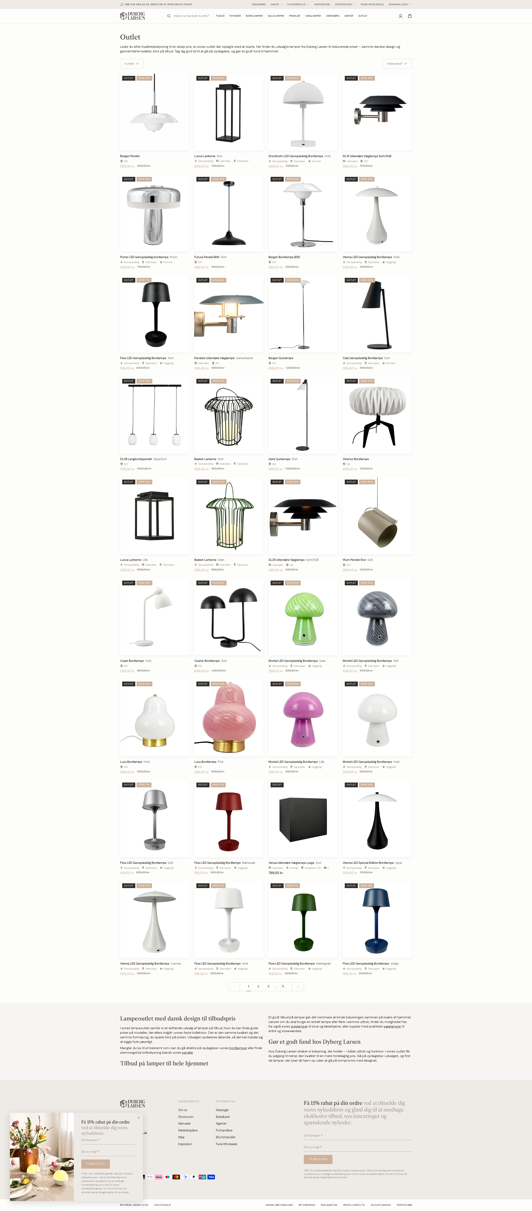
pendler (187, 1052)
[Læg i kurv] (182, 145)
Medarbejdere (187, 1130)
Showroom (185, 1117)
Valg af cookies (381, 1205)
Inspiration (322, 4)
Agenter (221, 1123)
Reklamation (329, 1205)
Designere (259, 4)
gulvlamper (299, 1026)
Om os (182, 1110)
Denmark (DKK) (399, 4)
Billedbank (223, 1117)
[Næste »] (298, 986)
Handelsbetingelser (279, 1205)
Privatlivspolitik (354, 1205)
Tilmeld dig (95, 1164)
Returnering (307, 1205)
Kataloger (222, 1110)
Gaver (275, 4)
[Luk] (140, 1118)
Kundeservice (296, 4)
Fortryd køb (404, 1205)
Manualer (184, 1123)
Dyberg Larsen (131, 1205)
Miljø (181, 1137)
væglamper (392, 1026)
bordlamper (238, 1048)
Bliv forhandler (225, 1137)
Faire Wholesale (372, 4)
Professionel (344, 4)
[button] (254, 16)
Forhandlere (224, 1130)
